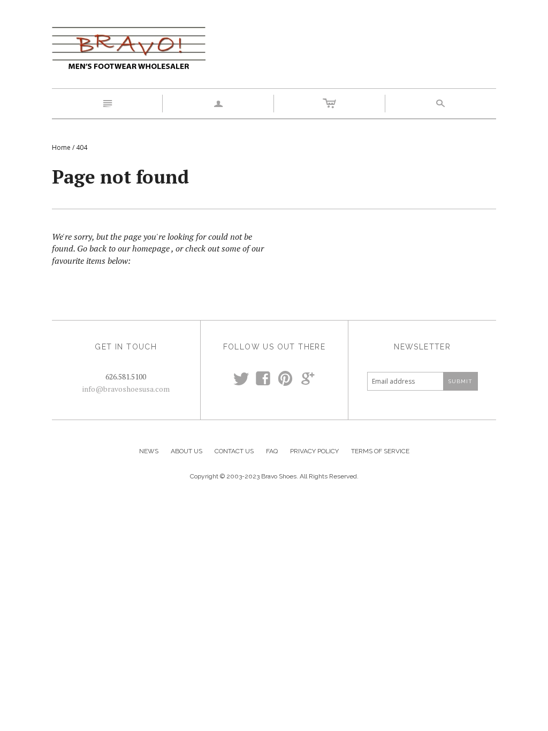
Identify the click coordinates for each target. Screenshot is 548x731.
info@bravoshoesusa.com (126, 389)
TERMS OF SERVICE (380, 451)
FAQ (272, 451)
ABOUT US (186, 451)
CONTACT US (234, 451)
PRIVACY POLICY (314, 451)
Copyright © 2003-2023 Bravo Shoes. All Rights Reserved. (274, 476)
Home (61, 147)
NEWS (148, 451)
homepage (151, 248)
